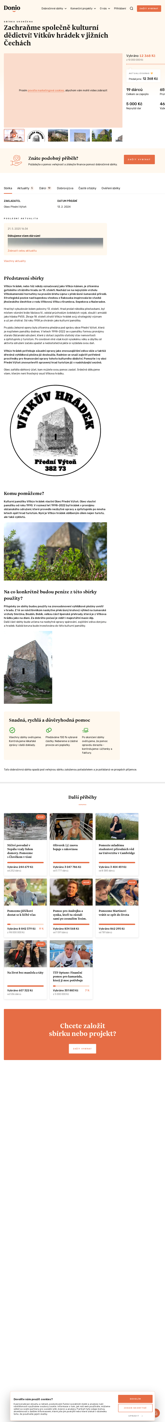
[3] (58, 135)
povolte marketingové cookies (46, 90)
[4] (80, 135)
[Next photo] (118, 90)
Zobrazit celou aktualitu (22, 250)
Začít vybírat (149, 8)
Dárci (44, 188)
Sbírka (8, 188)
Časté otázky (87, 188)
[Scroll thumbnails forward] (118, 135)
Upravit (133, 1416)
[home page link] (12, 8)
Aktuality (25, 188)
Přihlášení (120, 8)
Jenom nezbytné (135, 1408)
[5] (102, 135)
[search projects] (131, 8)
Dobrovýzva (65, 188)
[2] (36, 135)
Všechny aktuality (15, 261)
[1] (14, 135)
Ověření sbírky (111, 188)
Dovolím (135, 1399)
